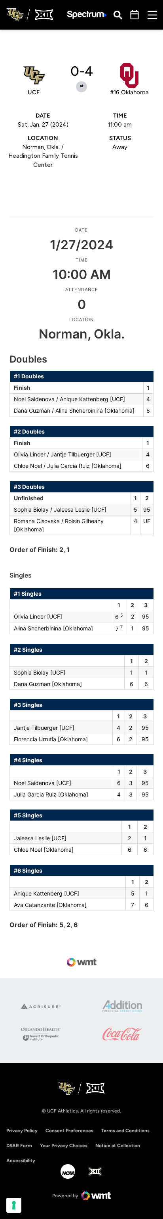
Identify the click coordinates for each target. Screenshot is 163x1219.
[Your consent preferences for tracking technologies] (13, 1205)
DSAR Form (19, 1145)
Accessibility (20, 1160)
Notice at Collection (117, 1145)
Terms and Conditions (125, 1130)
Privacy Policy (22, 1130)
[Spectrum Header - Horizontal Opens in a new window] (87, 15)
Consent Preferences (69, 1130)
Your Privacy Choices (63, 1145)
